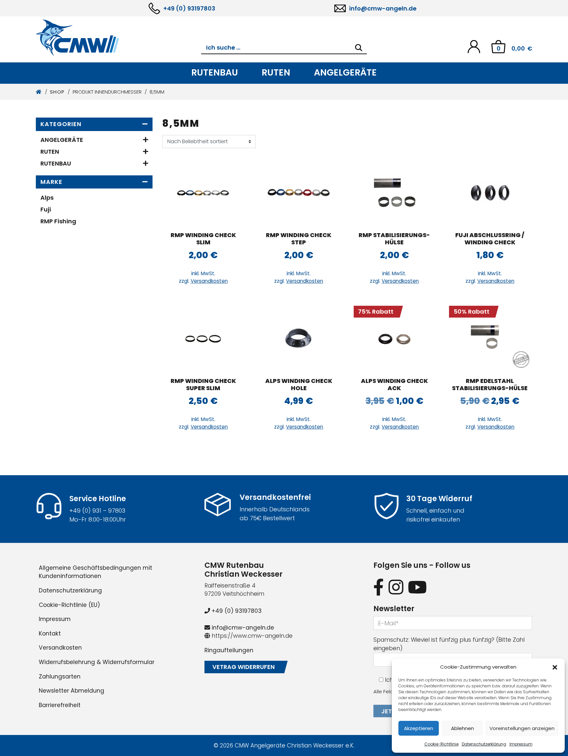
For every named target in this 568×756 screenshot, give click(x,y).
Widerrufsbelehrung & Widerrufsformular (96, 662)
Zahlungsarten (60, 676)
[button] (555, 667)
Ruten (276, 72)
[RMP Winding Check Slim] (203, 193)
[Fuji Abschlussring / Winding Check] (490, 193)
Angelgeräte (345, 72)
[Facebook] (378, 587)
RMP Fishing (58, 221)
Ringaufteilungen (228, 650)
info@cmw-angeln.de (382, 8)
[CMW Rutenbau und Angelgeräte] (118, 38)
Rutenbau (214, 72)
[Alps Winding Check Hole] (299, 338)
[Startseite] (39, 92)
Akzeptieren (418, 728)
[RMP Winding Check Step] (299, 193)
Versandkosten (209, 281)
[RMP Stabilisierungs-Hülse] (394, 193)
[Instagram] (396, 587)
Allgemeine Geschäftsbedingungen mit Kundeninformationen (95, 572)
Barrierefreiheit (60, 705)
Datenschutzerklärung (484, 744)
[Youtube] (417, 587)
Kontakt (50, 633)
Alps (47, 197)
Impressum (520, 744)
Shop (57, 92)
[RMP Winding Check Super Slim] (203, 338)
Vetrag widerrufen (243, 667)
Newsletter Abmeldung (71, 691)
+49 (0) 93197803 (189, 8)
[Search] (358, 47)
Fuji (45, 209)
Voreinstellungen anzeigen (522, 728)
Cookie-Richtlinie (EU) (69, 605)
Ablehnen (462, 728)
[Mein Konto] (473, 46)
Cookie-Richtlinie (441, 744)
